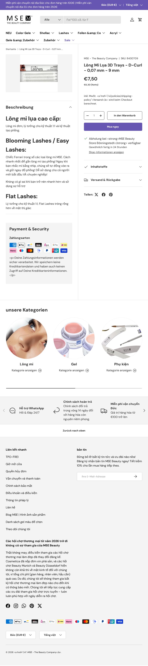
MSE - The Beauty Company (100, 58)
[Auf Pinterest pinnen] (110, 194)
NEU (9, 33)
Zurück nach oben (74, 430)
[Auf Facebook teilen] (103, 194)
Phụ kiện (121, 364)
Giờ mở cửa (14, 464)
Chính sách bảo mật (19, 486)
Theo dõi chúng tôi (18, 529)
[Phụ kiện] (121, 338)
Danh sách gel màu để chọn (24, 522)
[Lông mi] (26, 338)
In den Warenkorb (125, 115)
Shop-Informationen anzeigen (106, 152)
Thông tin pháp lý (17, 500)
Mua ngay (113, 126)
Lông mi (26, 364)
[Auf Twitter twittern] (96, 194)
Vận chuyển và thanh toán (23, 478)
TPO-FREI (12, 457)
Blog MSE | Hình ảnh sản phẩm (25, 515)
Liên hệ (10, 507)
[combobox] (80, 20)
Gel (74, 364)
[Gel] (74, 338)
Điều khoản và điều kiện (21, 493)
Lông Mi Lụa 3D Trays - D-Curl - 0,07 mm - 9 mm (41, 49)
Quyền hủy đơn (16, 471)
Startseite (11, 49)
